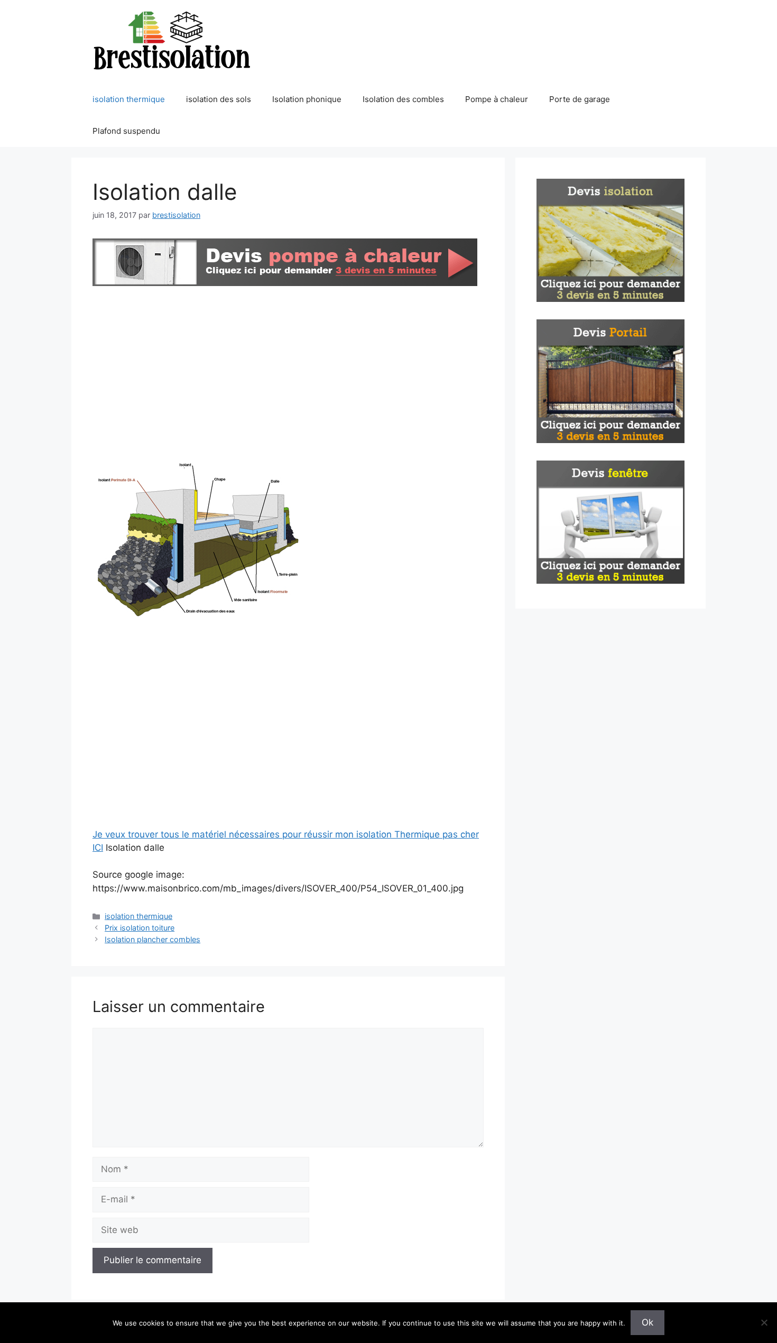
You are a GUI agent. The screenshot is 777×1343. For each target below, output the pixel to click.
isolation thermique (128, 99)
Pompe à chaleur (496, 99)
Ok (647, 1322)
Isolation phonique (306, 99)
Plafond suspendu (126, 131)
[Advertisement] (288, 369)
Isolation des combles (403, 99)
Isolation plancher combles (152, 939)
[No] (763, 1322)
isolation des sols (218, 99)
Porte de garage (579, 99)
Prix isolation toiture (139, 927)
